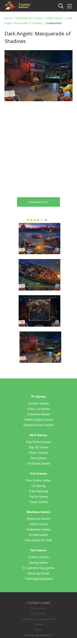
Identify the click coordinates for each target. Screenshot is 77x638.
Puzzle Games (38, 496)
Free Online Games (38, 480)
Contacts (38, 624)
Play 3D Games (39, 447)
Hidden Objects (54, 18)
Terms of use (38, 608)
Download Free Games (28, 18)
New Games (39, 458)
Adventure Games (38, 519)
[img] (69, 6)
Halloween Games (38, 529)
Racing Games (38, 562)
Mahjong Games (39, 573)
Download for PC (38, 202)
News (38, 630)
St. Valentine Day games (38, 568)
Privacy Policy (38, 613)
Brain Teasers (38, 453)
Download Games (38, 414)
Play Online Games (38, 442)
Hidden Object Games (38, 420)
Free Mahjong (38, 491)
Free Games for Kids (38, 540)
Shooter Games (38, 403)
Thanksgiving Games (38, 579)
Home (8, 18)
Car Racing (38, 486)
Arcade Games (38, 535)
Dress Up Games (38, 409)
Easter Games (38, 502)
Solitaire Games (38, 557)
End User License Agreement (38, 619)
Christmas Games (38, 463)
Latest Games (38, 524)
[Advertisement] (38, 146)
